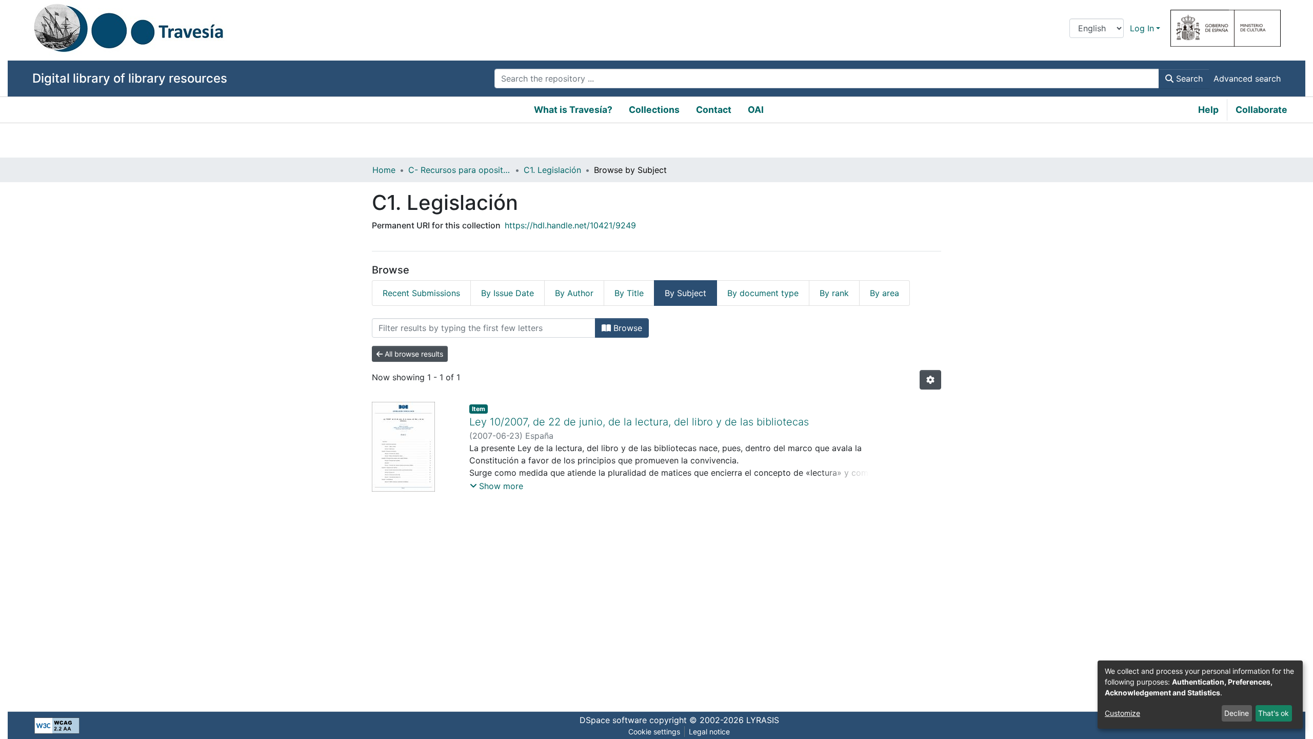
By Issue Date (507, 293)
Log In (1142, 28)
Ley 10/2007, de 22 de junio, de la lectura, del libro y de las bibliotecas (639, 422)
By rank (834, 293)
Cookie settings (654, 731)
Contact (713, 109)
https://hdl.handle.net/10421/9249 (570, 225)
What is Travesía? (573, 109)
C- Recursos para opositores (459, 170)
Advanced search (1247, 78)
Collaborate (1261, 109)
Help (1208, 109)
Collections (654, 109)
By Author (574, 293)
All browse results (413, 353)
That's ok (1273, 713)
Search (1188, 78)
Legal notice (709, 731)
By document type (763, 293)
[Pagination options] (930, 380)
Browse (626, 328)
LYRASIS (762, 720)
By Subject (685, 293)
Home (383, 170)
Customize (1122, 713)
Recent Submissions (421, 293)
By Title (629, 293)
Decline (1236, 713)
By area (884, 293)
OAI (756, 109)
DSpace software (613, 720)
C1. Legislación (552, 170)
